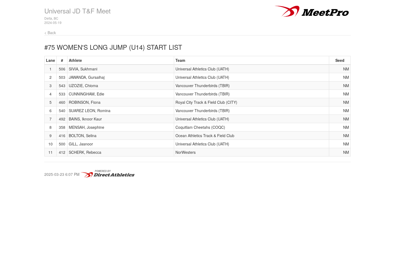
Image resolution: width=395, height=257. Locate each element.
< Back (50, 32)
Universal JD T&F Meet (77, 10)
